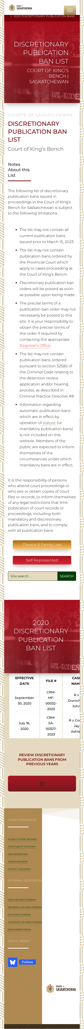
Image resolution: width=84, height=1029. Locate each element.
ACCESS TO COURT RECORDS (22, 839)
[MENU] (70, 10)
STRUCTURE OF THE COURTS (22, 846)
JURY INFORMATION (18, 854)
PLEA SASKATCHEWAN (19, 914)
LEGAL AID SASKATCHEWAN (22, 900)
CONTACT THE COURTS (19, 869)
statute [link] (49, 423)
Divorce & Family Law (42, 544)
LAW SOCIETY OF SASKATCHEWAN (25, 922)
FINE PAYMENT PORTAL (19, 929)
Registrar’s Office (35, 345)
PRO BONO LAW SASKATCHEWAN (25, 907)
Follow (27, 962)
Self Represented (42, 560)
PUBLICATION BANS (18, 861)
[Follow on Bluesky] (12, 962)
